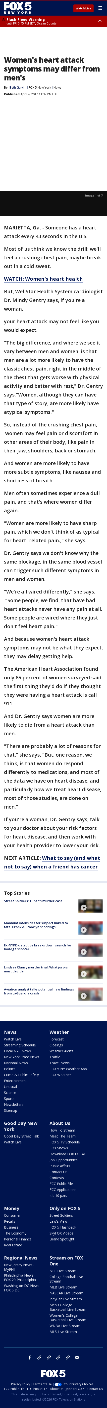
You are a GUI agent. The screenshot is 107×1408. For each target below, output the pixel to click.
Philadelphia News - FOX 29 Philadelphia (20, 1277)
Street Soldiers (61, 1215)
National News (16, 1063)
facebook (30, 1357)
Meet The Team (63, 1136)
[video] (90, 906)
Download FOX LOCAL (68, 1154)
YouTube (58, 1357)
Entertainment (15, 1080)
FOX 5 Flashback (63, 1227)
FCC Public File (61, 1183)
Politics (9, 1068)
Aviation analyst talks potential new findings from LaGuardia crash (39, 991)
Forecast (57, 1039)
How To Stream (62, 1130)
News (57, 87)
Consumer (12, 1215)
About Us (60, 1123)
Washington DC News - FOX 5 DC (23, 1287)
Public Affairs (60, 1165)
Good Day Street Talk (21, 1136)
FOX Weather (60, 1074)
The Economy (15, 1233)
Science (10, 1092)
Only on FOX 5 (65, 1208)
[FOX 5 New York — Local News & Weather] (18, 8)
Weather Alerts (61, 1051)
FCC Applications (63, 1189)
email (77, 1357)
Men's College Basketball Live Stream (68, 1307)
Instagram (39, 1357)
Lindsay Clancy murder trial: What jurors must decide (36, 969)
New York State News (21, 1057)
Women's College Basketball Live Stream (68, 1317)
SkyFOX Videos (61, 1233)
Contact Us (58, 1171)
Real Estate (13, 1245)
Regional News (20, 1258)
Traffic (55, 1057)
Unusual (10, 1086)
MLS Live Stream (63, 1331)
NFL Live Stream (63, 1270)
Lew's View (58, 1221)
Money (11, 1208)
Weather (59, 1032)
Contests (57, 1177)
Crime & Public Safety (21, 1074)
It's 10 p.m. (58, 1195)
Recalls (9, 1221)
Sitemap (10, 1110)
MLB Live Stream (63, 1287)
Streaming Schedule (20, 1045)
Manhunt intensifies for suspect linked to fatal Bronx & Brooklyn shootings (36, 925)
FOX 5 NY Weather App (68, 1068)
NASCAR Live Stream (66, 1293)
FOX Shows (59, 1148)
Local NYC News (17, 1051)
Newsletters (13, 1104)
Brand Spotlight (62, 1239)
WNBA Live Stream (65, 1325)
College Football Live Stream (66, 1279)
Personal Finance (18, 1239)
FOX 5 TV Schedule (65, 1142)
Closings (56, 1045)
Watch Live (83, 8)
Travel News (60, 1063)
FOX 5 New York (40, 87)
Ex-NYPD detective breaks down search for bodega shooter (37, 947)
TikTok (49, 1357)
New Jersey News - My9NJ (19, 1267)
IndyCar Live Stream (66, 1299)
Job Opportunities (64, 1160)
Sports (9, 1098)
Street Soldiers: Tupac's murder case (33, 901)
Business (11, 1227)
